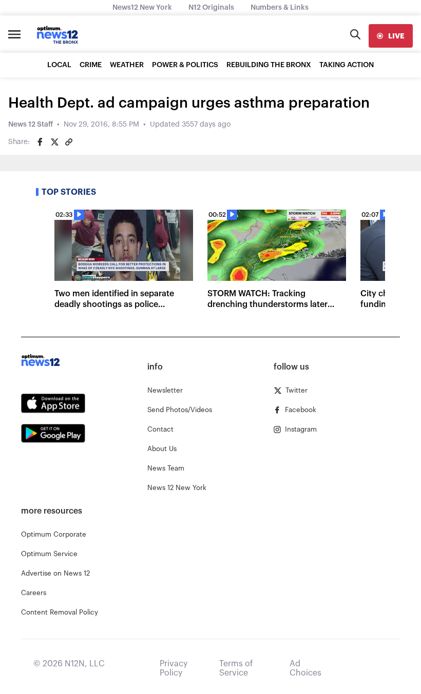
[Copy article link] (69, 142)
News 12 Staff (30, 124)
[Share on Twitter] (54, 142)
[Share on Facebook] (40, 142)
